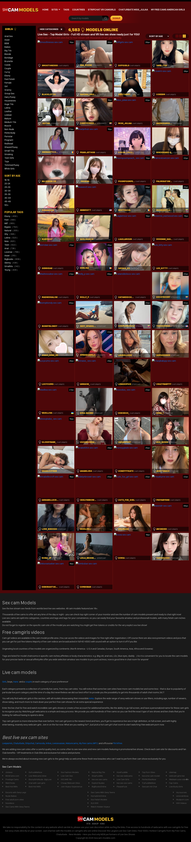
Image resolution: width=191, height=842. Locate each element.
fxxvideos (10, 803)
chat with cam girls (37, 783)
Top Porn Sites (148, 772)
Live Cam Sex (67, 776)
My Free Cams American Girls (168, 9)
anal (10, 248)
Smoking (8, 154)
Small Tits (9, 150)
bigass (11, 227)
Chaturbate (18, 743)
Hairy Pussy (9, 97)
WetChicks (10, 783)
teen (10, 244)
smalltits (12, 266)
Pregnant (8, 140)
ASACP (95, 823)
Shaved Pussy (11, 147)
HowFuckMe (122, 772)
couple (28, 681)
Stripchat (29, 743)
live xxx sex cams (99, 779)
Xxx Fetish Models (99, 799)
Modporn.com (182, 799)
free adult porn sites (15, 799)
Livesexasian (58, 743)
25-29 (7, 187)
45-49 (7, 201)
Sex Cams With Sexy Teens (18, 806)
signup (116, 18)
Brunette (8, 61)
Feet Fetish (9, 79)
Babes (7, 47)
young (11, 270)
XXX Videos (181, 803)
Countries (78, 9)
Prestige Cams (12, 779)
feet (10, 219)
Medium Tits (10, 122)
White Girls (9, 168)
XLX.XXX (94, 803)
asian (10, 255)
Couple (7, 68)
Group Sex (9, 93)
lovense (12, 252)
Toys (6, 161)
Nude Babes (11, 796)
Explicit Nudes (98, 783)
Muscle (7, 125)
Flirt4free (117, 743)
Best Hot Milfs (12, 786)
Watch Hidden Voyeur (100, 806)
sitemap (172, 772)
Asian (7, 39)
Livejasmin (7, 743)
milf (9, 223)
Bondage (8, 57)
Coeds (7, 65)
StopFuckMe (97, 776)
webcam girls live (177, 776)
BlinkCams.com (12, 776)
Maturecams (72, 743)
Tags (66, 9)
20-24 (7, 183)
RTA (88, 823)
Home (45, 9)
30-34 (7, 190)
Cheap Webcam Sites (70, 783)
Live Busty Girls (176, 786)
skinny (11, 262)
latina (10, 237)
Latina (7, 107)
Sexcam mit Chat (149, 786)
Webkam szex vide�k (179, 779)
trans (16, 681)
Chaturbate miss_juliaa (133, 9)
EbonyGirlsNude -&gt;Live (40, 779)
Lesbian (8, 115)
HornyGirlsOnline (98, 796)
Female (7, 82)
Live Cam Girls (123, 779)
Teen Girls (9, 158)
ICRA (102, 823)
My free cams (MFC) (88, 743)
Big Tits (7, 50)
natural (11, 230)
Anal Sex (8, 36)
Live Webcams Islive (37, 776)
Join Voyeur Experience (71, 786)
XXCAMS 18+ (66, 779)
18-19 (6, 180)
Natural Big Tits (98, 772)
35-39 (7, 194)
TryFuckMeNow (149, 783)
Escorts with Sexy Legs (16, 792)
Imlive (48, 743)
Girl (6, 86)
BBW (6, 43)
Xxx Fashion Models (70, 772)
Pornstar (8, 136)
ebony (11, 216)
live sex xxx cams (124, 783)
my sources (181, 792)
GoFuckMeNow (35, 772)
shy (9, 234)
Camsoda (40, 743)
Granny (7, 90)
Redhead (8, 143)
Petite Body (9, 133)
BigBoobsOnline (99, 786)
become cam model (151, 776)
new (9, 241)
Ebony (7, 75)
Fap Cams (173, 783)
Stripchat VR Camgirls (102, 9)
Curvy (7, 72)
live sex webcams (125, 776)
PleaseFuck (122, 786)
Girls (9, 29)
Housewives (10, 100)
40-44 (7, 198)
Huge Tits (8, 104)
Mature (7, 118)
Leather (8, 111)
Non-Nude (9, 129)
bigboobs (12, 259)
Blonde (7, 54)
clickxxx (9, 772)
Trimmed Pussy (11, 165)
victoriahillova (182, 796)
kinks (91, 698)
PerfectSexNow (149, 779)
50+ (6, 205)
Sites (54, 9)
